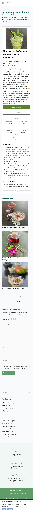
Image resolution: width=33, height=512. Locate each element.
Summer (4, 21)
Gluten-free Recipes (9, 434)
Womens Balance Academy (16, 478)
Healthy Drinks (6, 19)
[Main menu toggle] (29, 3)
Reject (10, 509)
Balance (7, 405)
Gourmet (5, 17)
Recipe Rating (6, 319)
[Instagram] (11, 494)
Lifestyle (9, 403)
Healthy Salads (8, 437)
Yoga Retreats (16, 457)
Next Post (16, 302)
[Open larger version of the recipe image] (16, 38)
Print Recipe (17, 107)
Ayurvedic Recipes (14, 17)
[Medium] (22, 494)
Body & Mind (8, 408)
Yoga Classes (16, 455)
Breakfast (24, 17)
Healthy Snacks (16, 19)
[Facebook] (7, 494)
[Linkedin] (15, 494)
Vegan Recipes (7, 423)
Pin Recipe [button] (17, 112)
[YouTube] (18, 494)
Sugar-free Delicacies (9, 431)
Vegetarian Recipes (9, 426)
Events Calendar (16, 469)
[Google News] (26, 494)
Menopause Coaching (16, 481)
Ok (4, 509)
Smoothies (25, 19)
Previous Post (16, 297)
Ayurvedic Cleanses (16, 467)
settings (19, 506)
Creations (9, 411)
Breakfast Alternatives (10, 429)
